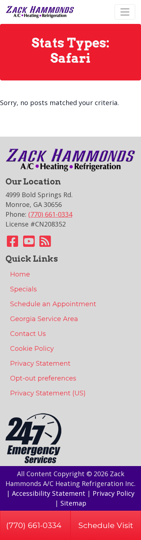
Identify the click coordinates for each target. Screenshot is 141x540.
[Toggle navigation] (125, 11)
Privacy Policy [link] (113, 493)
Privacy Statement (40, 363)
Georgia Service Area (44, 319)
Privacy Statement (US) (48, 393)
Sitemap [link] (73, 503)
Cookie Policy (32, 349)
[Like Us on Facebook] (12, 243)
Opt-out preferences (43, 378)
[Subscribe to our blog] (45, 243)
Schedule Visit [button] (105, 525)
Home (20, 274)
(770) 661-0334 (33, 525)
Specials (23, 289)
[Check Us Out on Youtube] (29, 243)
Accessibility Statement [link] (48, 493)
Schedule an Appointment (53, 304)
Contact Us (28, 334)
